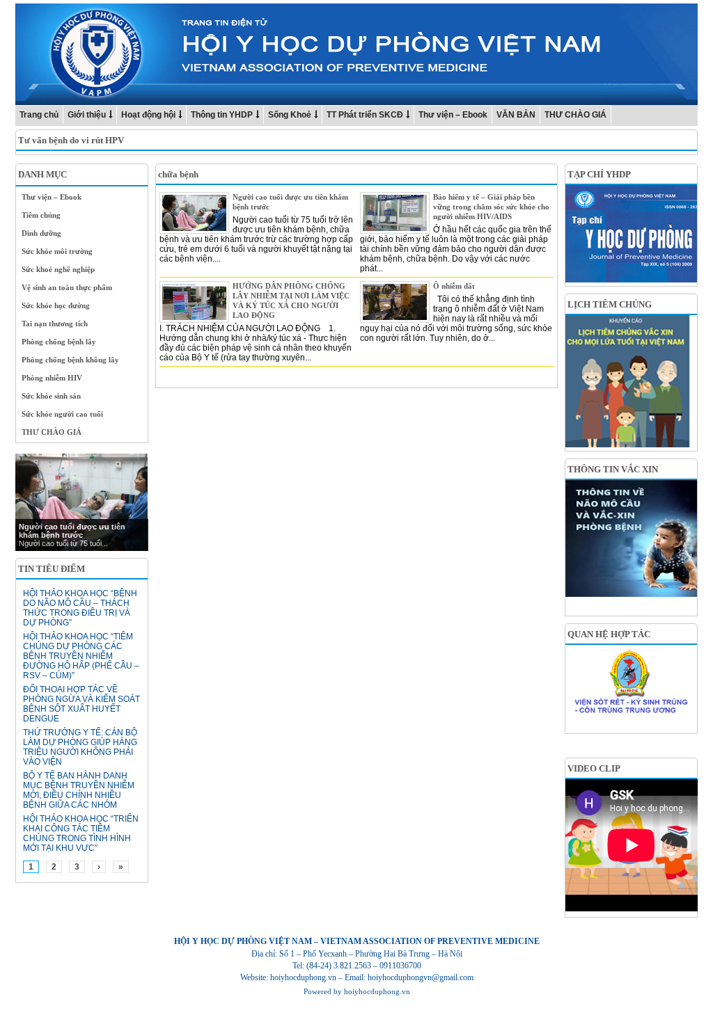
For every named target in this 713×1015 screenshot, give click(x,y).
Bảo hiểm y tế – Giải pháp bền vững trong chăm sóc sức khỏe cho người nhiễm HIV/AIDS (491, 207)
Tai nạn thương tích (55, 323)
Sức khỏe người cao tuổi (62, 414)
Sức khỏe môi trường (57, 251)
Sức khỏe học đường (56, 305)
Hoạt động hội (148, 115)
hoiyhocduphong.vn (377, 991)
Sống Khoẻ (289, 115)
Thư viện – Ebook (452, 115)
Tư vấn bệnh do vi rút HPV (71, 140)
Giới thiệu (87, 115)
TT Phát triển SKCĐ (365, 115)
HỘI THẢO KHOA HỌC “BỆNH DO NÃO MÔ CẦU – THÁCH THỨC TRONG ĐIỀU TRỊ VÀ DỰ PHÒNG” (80, 608)
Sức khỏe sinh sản (51, 396)
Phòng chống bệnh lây (59, 341)
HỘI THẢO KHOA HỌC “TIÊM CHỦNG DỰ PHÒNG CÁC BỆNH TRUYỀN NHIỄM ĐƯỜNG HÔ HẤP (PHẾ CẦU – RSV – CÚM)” (81, 656)
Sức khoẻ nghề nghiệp (58, 269)
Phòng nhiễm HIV (52, 378)
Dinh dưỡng (41, 233)
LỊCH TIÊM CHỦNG (609, 304)
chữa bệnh (178, 174)
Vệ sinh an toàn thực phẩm (67, 287)
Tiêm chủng (41, 215)
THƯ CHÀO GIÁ (575, 115)
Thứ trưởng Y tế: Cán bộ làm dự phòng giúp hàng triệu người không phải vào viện (80, 747)
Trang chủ (38, 115)
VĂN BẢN (515, 115)
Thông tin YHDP (222, 115)
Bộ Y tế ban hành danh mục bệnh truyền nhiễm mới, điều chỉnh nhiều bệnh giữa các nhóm (78, 790)
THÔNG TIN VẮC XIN (612, 469)
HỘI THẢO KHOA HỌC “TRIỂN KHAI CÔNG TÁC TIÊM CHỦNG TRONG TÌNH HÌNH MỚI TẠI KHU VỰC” (81, 833)
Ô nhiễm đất (454, 286)
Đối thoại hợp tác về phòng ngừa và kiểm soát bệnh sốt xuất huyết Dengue (81, 704)
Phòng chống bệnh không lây (70, 359)
